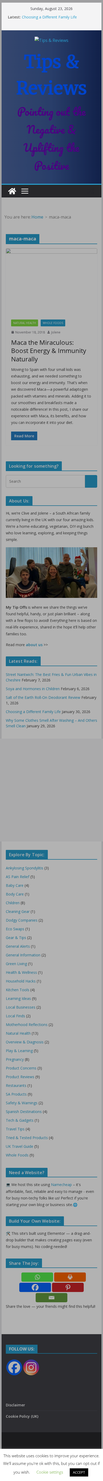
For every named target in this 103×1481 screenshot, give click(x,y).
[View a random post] (91, 191)
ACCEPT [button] (79, 1472)
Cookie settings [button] (49, 1472)
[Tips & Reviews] (12, 191)
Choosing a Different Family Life (49, 17)
